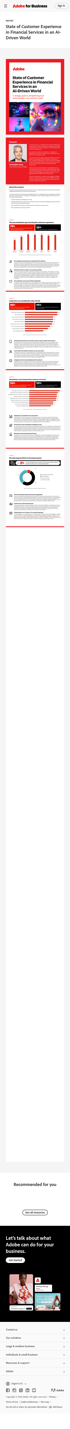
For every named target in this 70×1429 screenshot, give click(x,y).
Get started (15, 1260)
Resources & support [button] (17, 1363)
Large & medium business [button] (20, 1346)
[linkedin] (27, 1390)
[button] (35, 1383)
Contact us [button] (12, 1329)
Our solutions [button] (13, 1337)
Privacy (52, 1397)
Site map (45, 1402)
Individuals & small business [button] (22, 1354)
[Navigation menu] (5, 6)
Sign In (61, 5)
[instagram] (14, 1390)
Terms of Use (12, 1402)
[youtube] (34, 1390)
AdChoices (57, 1407)
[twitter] (21, 1390)
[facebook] (8, 1390)
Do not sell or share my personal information (26, 1407)
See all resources (35, 1212)
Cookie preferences (29, 1402)
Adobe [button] (9, 1371)
